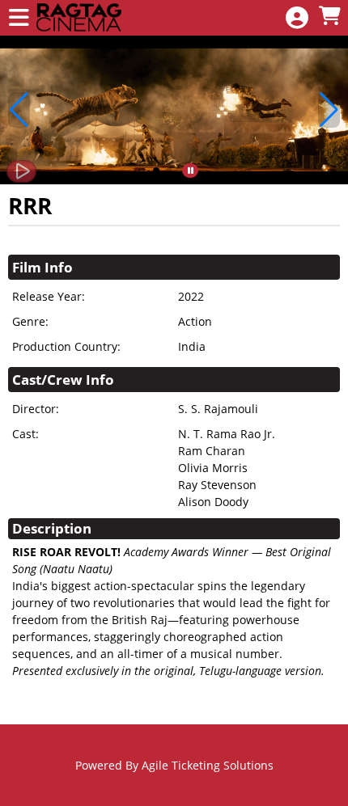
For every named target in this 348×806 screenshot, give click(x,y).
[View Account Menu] (297, 18)
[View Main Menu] (18, 18)
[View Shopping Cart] (329, 16)
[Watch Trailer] (21, 171)
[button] (156, 170)
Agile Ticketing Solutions (208, 765)
